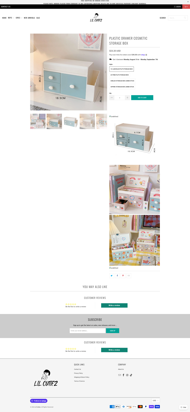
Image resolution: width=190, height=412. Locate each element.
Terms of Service (79, 381)
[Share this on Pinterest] (123, 275)
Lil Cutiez (38, 407)
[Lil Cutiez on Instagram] (127, 375)
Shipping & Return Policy (81, 377)
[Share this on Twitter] (111, 275)
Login (178, 6)
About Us (121, 369)
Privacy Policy (78, 373)
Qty (110, 93)
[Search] (185, 17)
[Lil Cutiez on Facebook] (123, 375)
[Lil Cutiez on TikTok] (131, 375)
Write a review (114, 305)
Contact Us (5, 6)
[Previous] (32, 72)
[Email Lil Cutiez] (119, 375)
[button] (11, 18)
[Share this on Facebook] (117, 275)
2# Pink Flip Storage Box (120, 75)
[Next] (105, 72)
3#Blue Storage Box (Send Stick (122, 81)
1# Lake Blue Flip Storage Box (122, 69)
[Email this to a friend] (128, 275)
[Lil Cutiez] (96, 18)
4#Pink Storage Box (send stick (122, 87)
